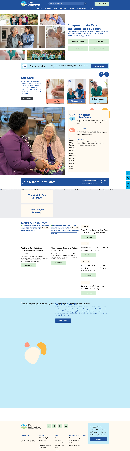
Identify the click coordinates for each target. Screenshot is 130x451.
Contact (91, 8)
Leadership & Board (60, 443)
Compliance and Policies (77, 435)
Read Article (28, 265)
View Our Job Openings (37, 211)
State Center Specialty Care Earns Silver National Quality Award (94, 231)
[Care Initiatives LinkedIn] (60, 426)
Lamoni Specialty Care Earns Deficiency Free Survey (92, 287)
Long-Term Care (43, 443)
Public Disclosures (74, 443)
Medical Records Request (75, 438)
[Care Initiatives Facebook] (49, 426)
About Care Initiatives (78, 41)
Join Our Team (99, 41)
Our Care (39, 8)
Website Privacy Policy (74, 445)
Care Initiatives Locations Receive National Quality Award (94, 249)
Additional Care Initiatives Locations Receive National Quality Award (32, 251)
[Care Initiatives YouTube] (66, 426)
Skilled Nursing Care (44, 438)
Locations (48, 8)
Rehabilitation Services (45, 445)
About (55, 8)
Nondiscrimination (74, 440)
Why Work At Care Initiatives (37, 196)
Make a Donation (99, 48)
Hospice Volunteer (59, 445)
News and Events (81, 8)
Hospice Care (42, 447)
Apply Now (98, 439)
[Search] (85, 3)
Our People (63, 8)
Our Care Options (27, 98)
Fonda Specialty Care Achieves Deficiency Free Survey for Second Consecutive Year (95, 268)
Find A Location (102, 3)
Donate (57, 450)
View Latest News (78, 48)
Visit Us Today (63, 320)
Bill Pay (57, 447)
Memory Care (42, 440)
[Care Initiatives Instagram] (54, 426)
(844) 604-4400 (24, 438)
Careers (72, 8)
